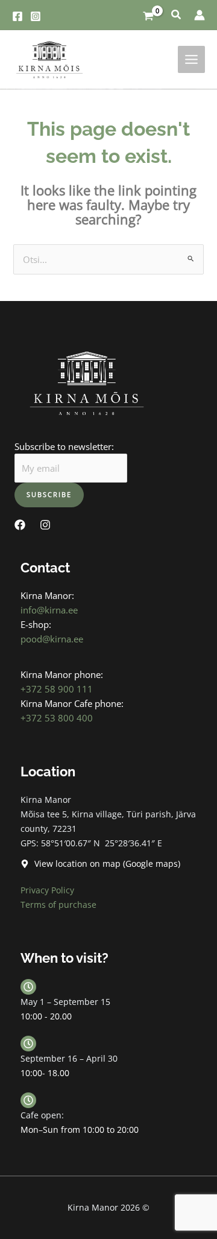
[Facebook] (17, 16)
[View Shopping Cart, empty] (148, 14)
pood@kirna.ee (51, 639)
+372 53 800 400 (56, 718)
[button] (176, 15)
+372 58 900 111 (56, 689)
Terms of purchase (58, 904)
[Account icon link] (199, 15)
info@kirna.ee (49, 610)
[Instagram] (35, 16)
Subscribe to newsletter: (64, 446)
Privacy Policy (47, 890)
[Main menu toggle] (191, 59)
